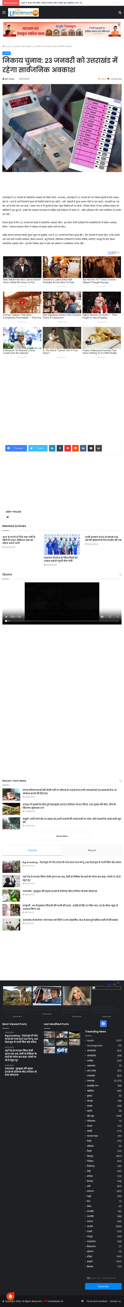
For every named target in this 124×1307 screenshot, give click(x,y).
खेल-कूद (90, 1116)
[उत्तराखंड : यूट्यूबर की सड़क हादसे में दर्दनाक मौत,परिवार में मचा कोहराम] (11, 896)
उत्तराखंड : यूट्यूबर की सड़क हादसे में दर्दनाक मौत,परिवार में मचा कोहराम (60, 891)
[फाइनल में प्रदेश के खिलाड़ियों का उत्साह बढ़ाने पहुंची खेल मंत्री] (62, 544)
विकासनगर (91, 1246)
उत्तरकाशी (91, 1075)
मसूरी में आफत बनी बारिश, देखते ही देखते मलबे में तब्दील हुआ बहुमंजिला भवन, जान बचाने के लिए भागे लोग (60, 2)
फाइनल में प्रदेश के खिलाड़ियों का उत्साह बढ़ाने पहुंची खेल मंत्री (61, 559)
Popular (32, 850)
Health (90, 1040)
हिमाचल (90, 1266)
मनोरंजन (90, 1191)
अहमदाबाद (91, 1065)
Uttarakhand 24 (55, 1301)
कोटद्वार (90, 1100)
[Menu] (4, 13)
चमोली (89, 1131)
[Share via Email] (91, 448)
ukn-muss (9, 79)
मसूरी (89, 1196)
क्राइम (89, 1106)
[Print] (98, 448)
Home (7, 46)
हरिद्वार (89, 1256)
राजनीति (90, 1211)
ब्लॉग (89, 1186)
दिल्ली (89, 1151)
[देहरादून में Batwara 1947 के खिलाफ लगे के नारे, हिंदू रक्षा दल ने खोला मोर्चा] (49, 1050)
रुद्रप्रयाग (91, 1241)
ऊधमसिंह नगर (92, 1085)
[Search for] (120, 13)
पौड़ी (89, 1171)
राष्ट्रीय (90, 1226)
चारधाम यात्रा (92, 1136)
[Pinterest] (67, 448)
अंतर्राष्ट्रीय (91, 1050)
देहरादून (90, 1156)
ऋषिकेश (90, 1090)
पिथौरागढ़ (90, 1166)
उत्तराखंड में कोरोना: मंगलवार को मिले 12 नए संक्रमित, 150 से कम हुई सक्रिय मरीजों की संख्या (70, 920)
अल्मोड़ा (90, 1060)
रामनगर (90, 1221)
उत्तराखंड (16, 46)
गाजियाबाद (91, 1121)
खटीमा (89, 1111)
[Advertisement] (62, 184)
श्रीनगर (90, 1251)
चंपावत (90, 1126)
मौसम (89, 1206)
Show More (62, 836)
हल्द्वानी (90, 1261)
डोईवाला (90, 1146)
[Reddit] (75, 448)
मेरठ (88, 1201)
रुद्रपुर (90, 1236)
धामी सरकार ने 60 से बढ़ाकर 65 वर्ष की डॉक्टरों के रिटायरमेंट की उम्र (103, 538)
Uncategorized (94, 1045)
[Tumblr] (60, 448)
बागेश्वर (90, 1176)
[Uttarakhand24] (23, 12)
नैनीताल (90, 1161)
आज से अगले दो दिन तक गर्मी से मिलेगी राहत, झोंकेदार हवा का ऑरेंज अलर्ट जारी (18, 540)
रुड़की (89, 1231)
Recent (92, 850)
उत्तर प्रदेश (91, 1070)
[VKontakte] (83, 448)
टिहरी (89, 1141)
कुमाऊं (89, 1095)
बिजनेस (90, 1181)
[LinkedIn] (52, 448)
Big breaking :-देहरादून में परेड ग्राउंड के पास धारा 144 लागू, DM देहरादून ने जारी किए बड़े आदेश (72, 862)
